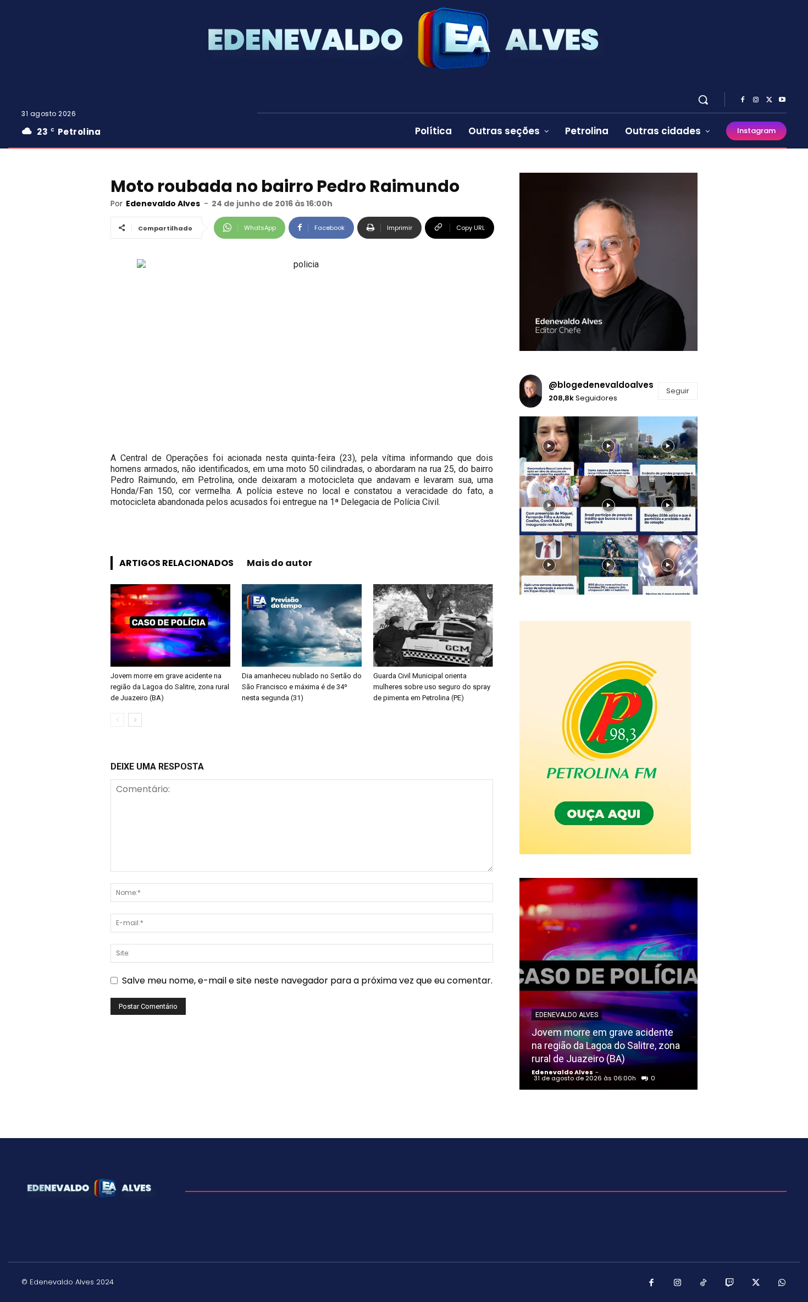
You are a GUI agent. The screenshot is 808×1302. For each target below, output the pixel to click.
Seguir (677, 391)
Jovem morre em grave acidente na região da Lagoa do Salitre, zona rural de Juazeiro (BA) (169, 687)
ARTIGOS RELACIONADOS (176, 563)
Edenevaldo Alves (163, 203)
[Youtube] (782, 100)
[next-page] (135, 720)
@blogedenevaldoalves (601, 385)
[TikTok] (703, 1283)
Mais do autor (279, 563)
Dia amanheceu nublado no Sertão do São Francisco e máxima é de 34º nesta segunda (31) (302, 687)
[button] (703, 99)
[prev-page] (117, 720)
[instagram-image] (549, 446)
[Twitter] (769, 100)
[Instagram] (755, 100)
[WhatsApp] (782, 1283)
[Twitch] (730, 1283)
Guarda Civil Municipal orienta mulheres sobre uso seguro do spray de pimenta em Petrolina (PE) (431, 687)
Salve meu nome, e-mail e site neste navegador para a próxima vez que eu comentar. (307, 980)
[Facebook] (742, 100)
